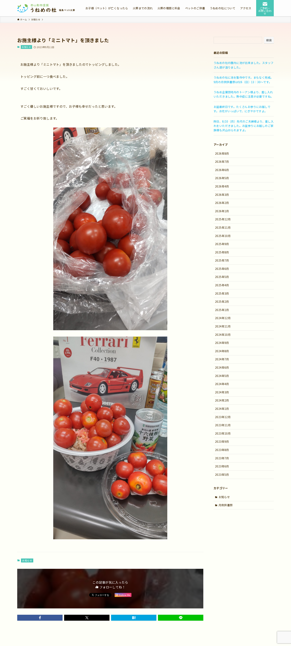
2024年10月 (223, 335)
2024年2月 (222, 400)
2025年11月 (223, 227)
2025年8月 (222, 252)
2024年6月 (222, 367)
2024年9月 (222, 343)
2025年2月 (222, 301)
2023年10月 (223, 433)
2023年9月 (222, 441)
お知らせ (26, 47)
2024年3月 (222, 392)
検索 (269, 40)
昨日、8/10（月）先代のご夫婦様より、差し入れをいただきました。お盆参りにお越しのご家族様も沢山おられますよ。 (244, 125)
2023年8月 (222, 450)
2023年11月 (223, 425)
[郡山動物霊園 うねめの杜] (46, 8)
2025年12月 (223, 219)
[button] (40, 618)
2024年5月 (222, 376)
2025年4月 (222, 285)
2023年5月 (222, 475)
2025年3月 (222, 293)
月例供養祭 (226, 505)
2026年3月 (222, 195)
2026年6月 (222, 170)
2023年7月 (222, 458)
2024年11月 (223, 326)
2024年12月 (223, 318)
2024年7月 (222, 359)
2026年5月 (222, 178)
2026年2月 (222, 203)
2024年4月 (222, 384)
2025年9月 (222, 244)
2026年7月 (222, 162)
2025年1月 (222, 310)
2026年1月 (222, 211)
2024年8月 (222, 351)
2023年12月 (223, 417)
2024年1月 (222, 409)
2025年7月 (222, 260)
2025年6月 (222, 269)
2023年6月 (222, 466)
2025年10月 (223, 236)
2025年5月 (222, 277)
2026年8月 (222, 153)
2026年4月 (222, 186)
